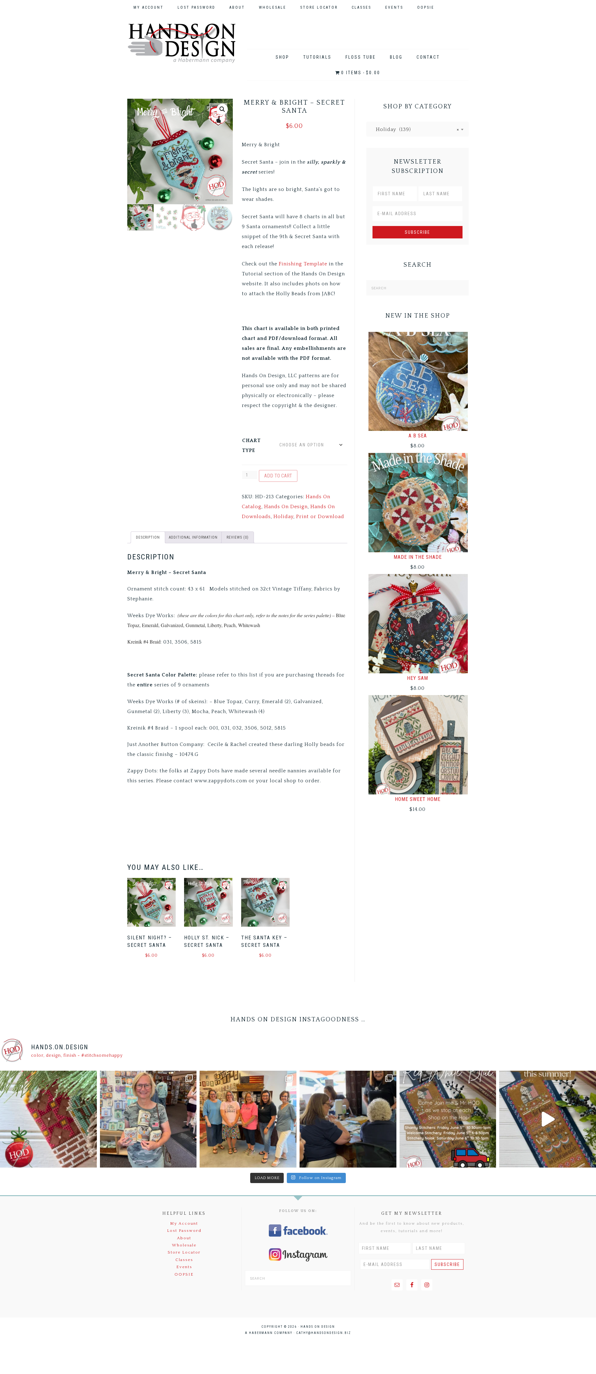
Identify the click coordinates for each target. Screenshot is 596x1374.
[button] (222, 109)
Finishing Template (303, 264)
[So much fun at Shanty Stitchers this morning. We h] (348, 1119)
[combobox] (417, 129)
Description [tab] (148, 537)
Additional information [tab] (193, 537)
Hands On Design (181, 43)
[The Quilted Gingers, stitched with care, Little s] (48, 1119)
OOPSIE (184, 1274)
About (184, 1238)
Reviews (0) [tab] (238, 537)
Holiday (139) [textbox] (415, 129)
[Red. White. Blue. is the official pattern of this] (547, 1119)
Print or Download (320, 516)
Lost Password (184, 1230)
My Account (184, 1223)
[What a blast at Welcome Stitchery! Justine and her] (248, 1119)
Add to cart (278, 476)
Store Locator (184, 1252)
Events (184, 1267)
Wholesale (184, 1245)
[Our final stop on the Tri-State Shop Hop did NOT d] (148, 1119)
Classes (184, 1260)
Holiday (283, 516)
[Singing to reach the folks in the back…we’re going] (448, 1119)
